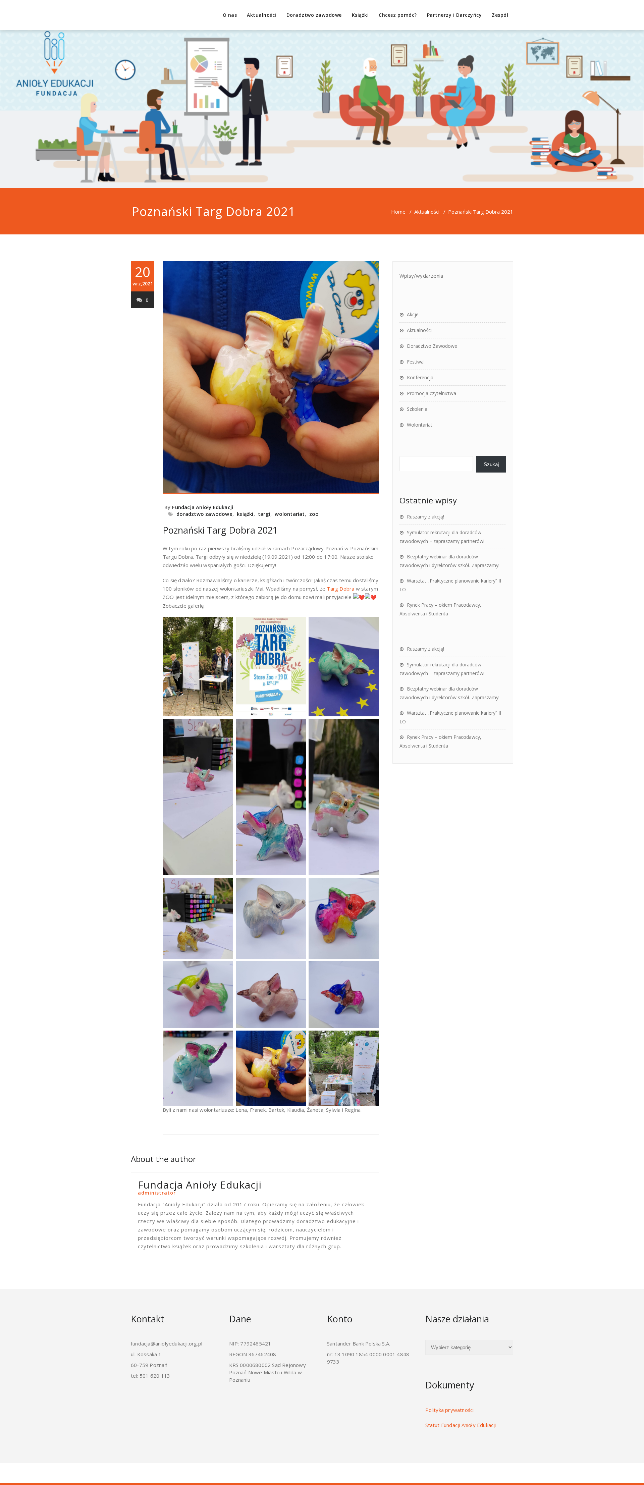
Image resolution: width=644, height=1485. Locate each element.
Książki (360, 15)
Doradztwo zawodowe (314, 15)
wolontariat (290, 513)
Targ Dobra (340, 588)
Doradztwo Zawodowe (432, 346)
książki (245, 513)
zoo (314, 513)
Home (398, 211)
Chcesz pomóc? (398, 15)
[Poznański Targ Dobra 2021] (271, 377)
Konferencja (420, 377)
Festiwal (416, 362)
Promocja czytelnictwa (431, 393)
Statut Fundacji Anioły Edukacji (460, 1425)
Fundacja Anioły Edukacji (202, 507)
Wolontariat (419, 425)
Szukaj (491, 464)
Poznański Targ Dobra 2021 (220, 530)
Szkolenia (417, 409)
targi (264, 513)
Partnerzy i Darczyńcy (454, 15)
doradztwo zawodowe (204, 513)
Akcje (413, 314)
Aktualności (261, 15)
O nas (230, 15)
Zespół (500, 15)
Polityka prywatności (449, 1410)
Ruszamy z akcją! (425, 516)
